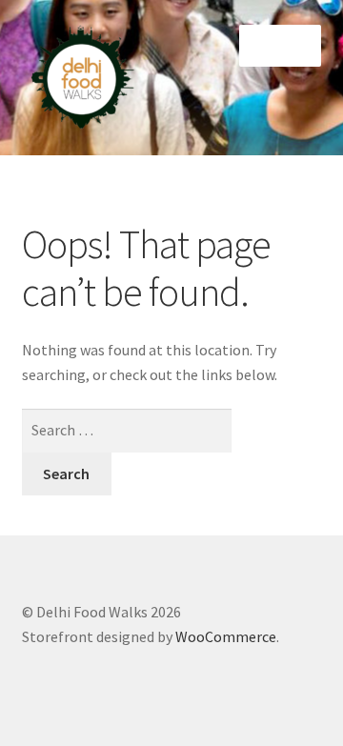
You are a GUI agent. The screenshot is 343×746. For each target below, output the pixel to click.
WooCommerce (225, 636)
